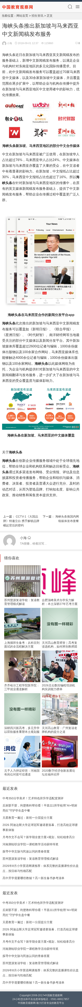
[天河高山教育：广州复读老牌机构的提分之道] (60, 709)
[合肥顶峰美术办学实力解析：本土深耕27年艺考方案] (60, 581)
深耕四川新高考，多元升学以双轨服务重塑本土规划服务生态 (22, 731)
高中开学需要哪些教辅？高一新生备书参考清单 (33, 878)
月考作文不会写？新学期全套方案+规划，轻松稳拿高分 (39, 837)
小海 (9, 43)
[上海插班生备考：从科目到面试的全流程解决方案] (22, 624)
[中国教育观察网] (17, 6)
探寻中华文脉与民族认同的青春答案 (26, 851)
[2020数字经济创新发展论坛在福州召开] (60, 751)
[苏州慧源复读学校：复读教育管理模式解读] (22, 581)
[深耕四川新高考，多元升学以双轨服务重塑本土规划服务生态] (22, 709)
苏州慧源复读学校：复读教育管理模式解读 (30, 858)
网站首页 (22, 15)
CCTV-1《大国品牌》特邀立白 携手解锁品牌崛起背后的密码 (21, 521)
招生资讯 (37, 15)
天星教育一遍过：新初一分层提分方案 (28, 817)
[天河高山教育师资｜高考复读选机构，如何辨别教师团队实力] (60, 624)
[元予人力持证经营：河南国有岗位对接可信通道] (22, 751)
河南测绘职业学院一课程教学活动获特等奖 (30, 844)
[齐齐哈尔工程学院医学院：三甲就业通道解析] (22, 666)
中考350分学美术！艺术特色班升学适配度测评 (33, 798)
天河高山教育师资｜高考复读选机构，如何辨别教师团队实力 (59, 646)
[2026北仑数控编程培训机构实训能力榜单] (60, 666)
